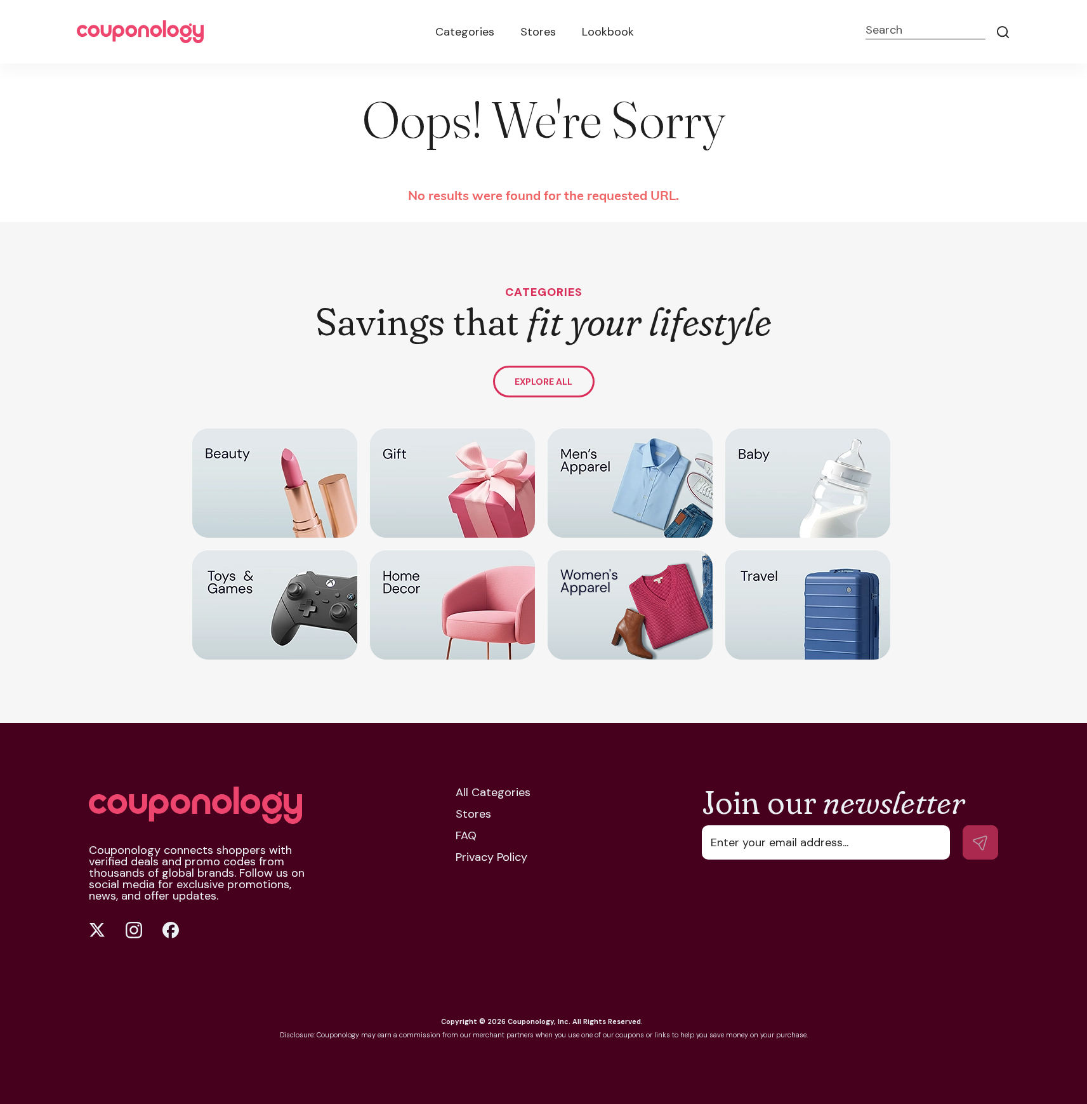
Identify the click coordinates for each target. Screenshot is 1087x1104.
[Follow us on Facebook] (170, 930)
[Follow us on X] (97, 930)
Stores (538, 31)
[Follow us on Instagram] (134, 930)
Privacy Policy (491, 857)
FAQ (466, 835)
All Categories (493, 792)
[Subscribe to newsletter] (980, 842)
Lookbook (608, 31)
